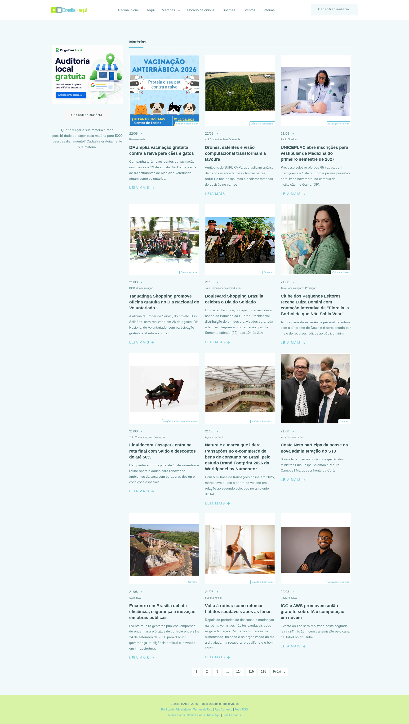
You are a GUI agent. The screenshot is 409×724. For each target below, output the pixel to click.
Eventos (249, 10)
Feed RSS (241, 709)
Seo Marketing (213, 597)
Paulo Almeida (137, 139)
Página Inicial (128, 10)
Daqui (150, 10)
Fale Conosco (223, 709)
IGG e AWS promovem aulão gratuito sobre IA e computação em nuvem (312, 611)
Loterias (268, 10)
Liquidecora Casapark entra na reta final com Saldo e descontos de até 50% (162, 451)
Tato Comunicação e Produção (222, 288)
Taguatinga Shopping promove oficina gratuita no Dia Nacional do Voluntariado (164, 302)
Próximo (279, 671)
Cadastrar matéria (333, 9)
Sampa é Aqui (196, 715)
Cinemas (229, 10)
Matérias (169, 10)
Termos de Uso (202, 709)
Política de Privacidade (176, 709)
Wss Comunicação (291, 437)
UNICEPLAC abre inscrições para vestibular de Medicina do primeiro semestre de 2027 (314, 153)
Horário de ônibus (200, 10)
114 (239, 671)
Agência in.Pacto (214, 437)
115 (251, 671)
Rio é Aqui (213, 715)
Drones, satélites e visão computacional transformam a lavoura (235, 153)
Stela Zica (135, 597)
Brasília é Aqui (231, 715)
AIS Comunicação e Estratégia (222, 139)
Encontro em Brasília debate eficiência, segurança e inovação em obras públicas (162, 611)
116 (263, 671)
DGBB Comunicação (141, 288)
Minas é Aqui (176, 715)
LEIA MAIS (140, 187)
